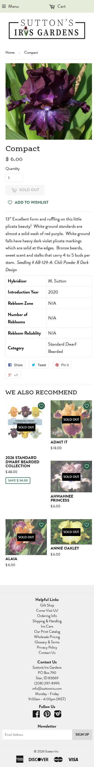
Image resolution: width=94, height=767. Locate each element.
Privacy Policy (47, 647)
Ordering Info (47, 616)
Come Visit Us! (47, 610)
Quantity (13, 169)
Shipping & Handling (47, 621)
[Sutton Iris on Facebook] (36, 715)
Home (10, 52)
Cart (61, 6)
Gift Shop (47, 605)
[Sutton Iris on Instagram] (58, 715)
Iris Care (47, 626)
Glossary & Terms (47, 642)
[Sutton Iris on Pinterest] (47, 715)
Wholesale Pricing (47, 637)
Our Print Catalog (47, 631)
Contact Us (47, 652)
